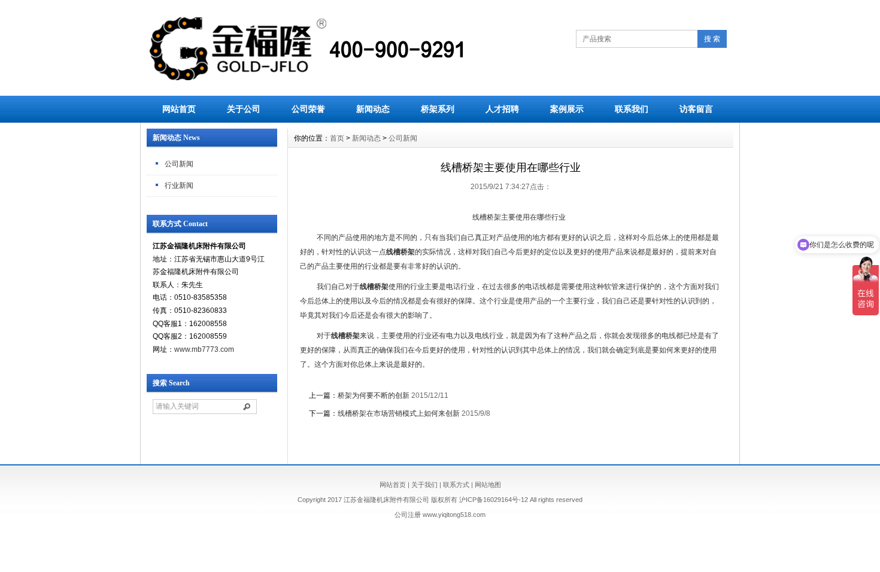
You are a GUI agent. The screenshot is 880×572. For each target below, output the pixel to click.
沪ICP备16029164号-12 (493, 499)
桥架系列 (437, 109)
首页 (337, 138)
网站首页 (179, 109)
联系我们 (631, 109)
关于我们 (424, 484)
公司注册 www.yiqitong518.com (440, 514)
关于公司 (243, 109)
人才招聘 (502, 109)
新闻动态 (373, 109)
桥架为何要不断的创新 (373, 395)
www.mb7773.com (204, 349)
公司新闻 (179, 164)
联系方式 (456, 484)
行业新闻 (179, 185)
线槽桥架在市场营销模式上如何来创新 (399, 413)
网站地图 (488, 484)
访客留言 (696, 109)
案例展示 (567, 109)
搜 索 (712, 39)
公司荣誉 (308, 109)
